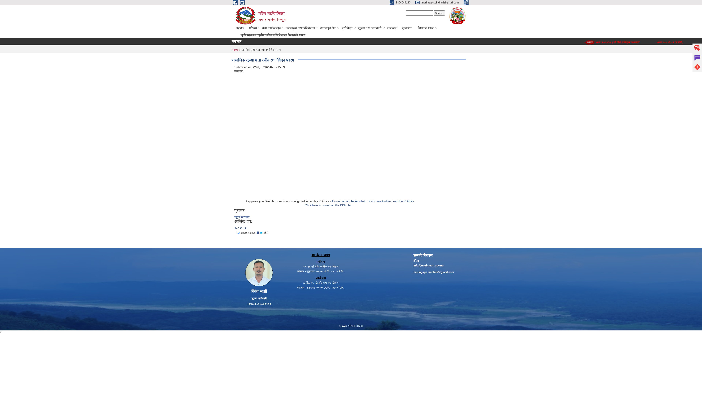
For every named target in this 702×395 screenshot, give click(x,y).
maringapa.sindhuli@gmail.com (434, 272)
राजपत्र (392, 28)
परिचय (253, 28)
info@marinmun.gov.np (429, 265)
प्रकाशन (407, 28)
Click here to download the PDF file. (328, 205)
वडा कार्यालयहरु (271, 28)
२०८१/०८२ (240, 228)
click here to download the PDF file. (392, 201)
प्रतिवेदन (347, 28)
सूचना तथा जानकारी (370, 28)
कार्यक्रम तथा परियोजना (300, 28)
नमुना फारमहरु (242, 217)
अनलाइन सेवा (328, 28)
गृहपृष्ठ (240, 28)
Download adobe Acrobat (349, 201)
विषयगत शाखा (426, 28)
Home (235, 49)
